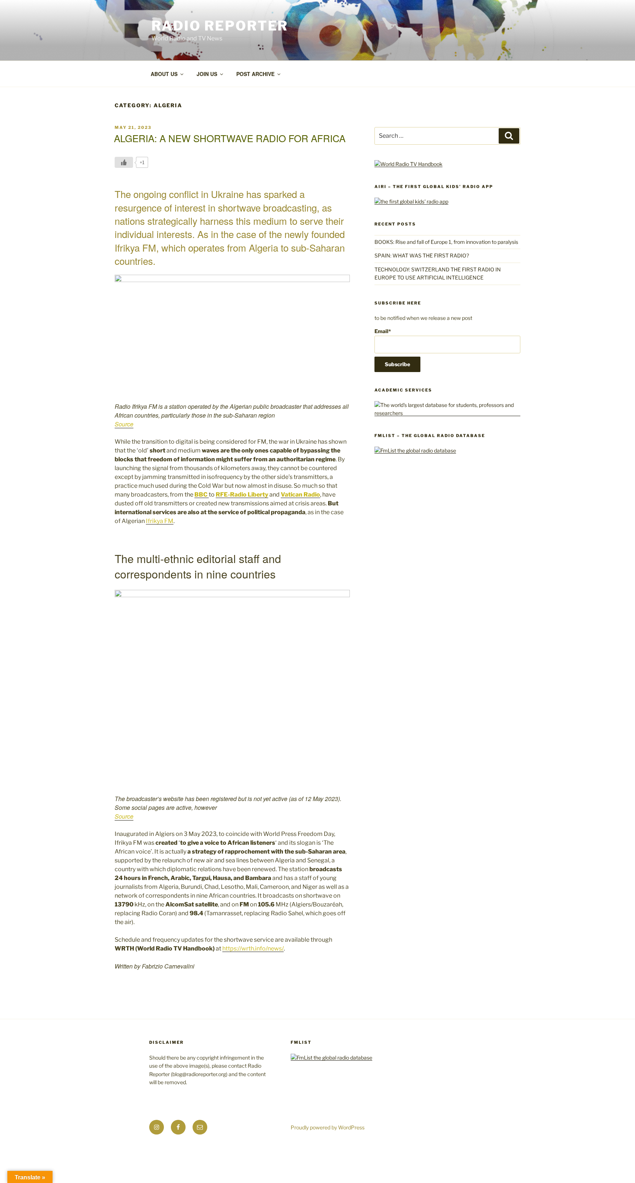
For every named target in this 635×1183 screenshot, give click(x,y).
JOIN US (207, 73)
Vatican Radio (300, 494)
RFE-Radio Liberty (242, 494)
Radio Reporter (219, 26)
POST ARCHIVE (255, 73)
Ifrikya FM (159, 520)
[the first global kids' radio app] (411, 201)
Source (124, 424)
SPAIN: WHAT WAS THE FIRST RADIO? (422, 255)
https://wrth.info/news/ (253, 948)
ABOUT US (164, 73)
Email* (382, 331)
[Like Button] (124, 162)
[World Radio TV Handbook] (408, 164)
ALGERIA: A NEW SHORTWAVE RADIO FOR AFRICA (229, 138)
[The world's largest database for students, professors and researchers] (447, 413)
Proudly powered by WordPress (328, 1127)
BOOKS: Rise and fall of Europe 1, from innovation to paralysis (446, 242)
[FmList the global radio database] (415, 450)
